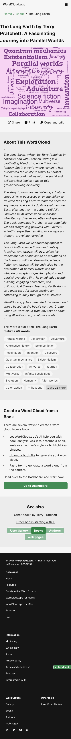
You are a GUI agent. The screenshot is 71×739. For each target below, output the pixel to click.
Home (8, 14)
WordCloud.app (14, 4)
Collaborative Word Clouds (21, 591)
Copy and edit (54, 122)
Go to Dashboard (35, 485)
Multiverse (12, 373)
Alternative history (17, 345)
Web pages (35, 537)
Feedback (11, 673)
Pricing (13, 641)
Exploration (38, 338)
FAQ (8, 617)
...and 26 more (56, 387)
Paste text (16, 465)
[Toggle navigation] (66, 4)
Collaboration (14, 366)
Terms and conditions (18, 667)
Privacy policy (13, 660)
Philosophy (35, 387)
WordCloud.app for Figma (20, 597)
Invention (33, 352)
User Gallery (19, 530)
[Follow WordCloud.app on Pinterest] (27, 730)
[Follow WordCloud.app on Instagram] (7, 730)
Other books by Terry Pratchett (35, 515)
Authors (55, 530)
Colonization (14, 387)
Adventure (58, 338)
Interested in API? (16, 679)
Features (11, 584)
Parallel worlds (15, 338)
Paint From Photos (51, 704)
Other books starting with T (35, 522)
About (9, 654)
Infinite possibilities (37, 373)
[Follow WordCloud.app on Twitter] (14, 730)
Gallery (10, 704)
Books (20, 14)
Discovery (50, 352)
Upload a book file (22, 455)
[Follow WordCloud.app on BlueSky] (21, 730)
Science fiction (44, 345)
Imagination (13, 352)
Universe (35, 366)
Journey (51, 366)
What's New (12, 647)
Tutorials (10, 610)
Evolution (12, 380)
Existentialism (47, 359)
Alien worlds (50, 380)
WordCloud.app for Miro (19, 604)
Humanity (30, 380)
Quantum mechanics (19, 359)
